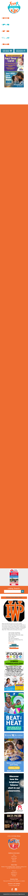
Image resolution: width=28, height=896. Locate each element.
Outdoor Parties (9, 356)
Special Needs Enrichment (12, 423)
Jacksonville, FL (14, 872)
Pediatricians (9, 303)
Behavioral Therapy (10, 262)
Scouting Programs (10, 421)
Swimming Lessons (10, 527)
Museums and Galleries (12, 223)
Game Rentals (9, 346)
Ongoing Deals (9, 555)
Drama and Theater (11, 400)
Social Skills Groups (11, 169)
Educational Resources (11, 116)
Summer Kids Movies (11, 563)
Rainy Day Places (10, 232)
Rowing (7, 507)
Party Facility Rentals (11, 357)
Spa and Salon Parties (11, 372)
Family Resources (8, 152)
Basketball (8, 477)
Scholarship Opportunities (12, 141)
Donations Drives (10, 544)
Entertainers (8, 339)
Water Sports (9, 535)
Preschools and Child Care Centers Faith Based (15, 129)
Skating (7, 240)
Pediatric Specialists (11, 301)
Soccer (7, 516)
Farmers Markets (10, 453)
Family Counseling (10, 279)
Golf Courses (9, 208)
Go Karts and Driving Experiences (15, 206)
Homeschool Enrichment (12, 408)
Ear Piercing (8, 449)
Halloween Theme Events (12, 554)
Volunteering (8, 434)
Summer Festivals (10, 561)
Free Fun (7, 201)
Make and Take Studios (12, 219)
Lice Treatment (9, 288)
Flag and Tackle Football (12, 488)
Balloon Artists (9, 318)
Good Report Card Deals (12, 552)
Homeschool (8, 120)
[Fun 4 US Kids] (14, 7)
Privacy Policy (14, 858)
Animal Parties (9, 314)
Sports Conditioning (11, 522)
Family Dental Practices (12, 281)
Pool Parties (8, 367)
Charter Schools (10, 113)
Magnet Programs (10, 124)
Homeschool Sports (11, 496)
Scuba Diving (9, 511)
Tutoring (7, 146)
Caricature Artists (10, 324)
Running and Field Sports (12, 509)
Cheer (7, 481)
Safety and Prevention (11, 419)
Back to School (9, 542)
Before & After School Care (13, 111)
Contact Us (14, 861)
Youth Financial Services (12, 176)
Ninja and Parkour (10, 503)
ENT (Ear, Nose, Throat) (12, 277)
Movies (7, 221)
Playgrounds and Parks (12, 227)
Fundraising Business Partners (14, 161)
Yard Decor (8, 380)
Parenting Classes (10, 417)
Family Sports (9, 486)
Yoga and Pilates (10, 537)
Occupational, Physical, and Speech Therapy (15, 293)
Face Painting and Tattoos (12, 341)
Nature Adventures (10, 225)
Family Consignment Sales (13, 548)
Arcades (7, 182)
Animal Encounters (10, 180)
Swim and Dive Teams (11, 526)
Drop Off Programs (10, 115)
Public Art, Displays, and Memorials (15, 230)
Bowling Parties (9, 320)
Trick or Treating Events (12, 565)
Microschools (9, 126)
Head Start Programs (11, 118)
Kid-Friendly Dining (10, 456)
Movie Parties (9, 354)
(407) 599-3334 (11, 642)
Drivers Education (10, 402)
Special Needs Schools (11, 143)
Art (6, 385)
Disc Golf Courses (10, 193)
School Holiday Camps (11, 107)
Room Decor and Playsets (12, 462)
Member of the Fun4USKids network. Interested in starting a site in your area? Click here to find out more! (14, 867)
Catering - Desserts (11, 326)
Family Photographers (11, 159)
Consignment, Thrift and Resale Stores (16, 447)
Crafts (7, 397)
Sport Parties (9, 376)
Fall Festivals (9, 546)
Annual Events (9, 541)
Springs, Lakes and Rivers (12, 245)
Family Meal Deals (10, 451)
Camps (5, 105)
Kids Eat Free (9, 458)
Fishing (7, 199)
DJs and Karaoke (10, 337)
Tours (6, 251)
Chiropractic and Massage (12, 272)
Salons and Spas (10, 238)
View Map (11, 648)
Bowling (7, 186)
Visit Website (14, 644)
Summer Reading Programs (13, 430)
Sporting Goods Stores (11, 466)
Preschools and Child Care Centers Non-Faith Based (15, 132)
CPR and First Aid (10, 273)
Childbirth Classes (10, 270)
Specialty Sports (10, 520)
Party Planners (9, 361)
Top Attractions (9, 249)
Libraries (7, 217)
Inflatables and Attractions (12, 348)
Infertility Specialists (11, 286)
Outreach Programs (11, 415)
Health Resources (8, 258)
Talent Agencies (9, 174)
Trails (6, 253)
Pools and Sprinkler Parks (12, 229)
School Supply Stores (11, 464)
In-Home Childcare (10, 122)
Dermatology (9, 275)
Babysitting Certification (12, 387)
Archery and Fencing (11, 473)
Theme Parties (9, 378)
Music (7, 412)
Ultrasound (8, 307)
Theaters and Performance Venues (15, 247)
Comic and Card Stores (12, 445)
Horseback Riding (10, 498)
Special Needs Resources (12, 171)
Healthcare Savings (10, 285)
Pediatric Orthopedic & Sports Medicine (16, 300)
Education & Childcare (9, 109)
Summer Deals (9, 559)
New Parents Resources (12, 165)
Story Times (8, 427)
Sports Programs (8, 471)
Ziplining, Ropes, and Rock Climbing (15, 257)
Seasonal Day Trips (10, 557)
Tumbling (7, 531)
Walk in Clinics (9, 311)
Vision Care (8, 309)
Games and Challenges (12, 204)
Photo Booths (9, 365)
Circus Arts (8, 391)
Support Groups (10, 173)
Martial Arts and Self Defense (13, 501)
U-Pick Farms (9, 567)
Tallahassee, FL (14, 874)
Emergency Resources (11, 154)
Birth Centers (9, 264)
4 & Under (8, 384)
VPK (6, 150)
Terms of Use (14, 856)
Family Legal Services (11, 158)
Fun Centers (8, 202)
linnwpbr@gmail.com (12, 643)
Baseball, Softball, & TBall (12, 475)
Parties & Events (8, 313)
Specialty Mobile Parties (12, 374)
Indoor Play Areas (10, 214)
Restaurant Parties (10, 369)
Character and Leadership (12, 389)
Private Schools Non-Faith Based (14, 137)
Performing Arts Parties (12, 363)
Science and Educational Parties (14, 371)
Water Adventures (10, 255)
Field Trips (8, 197)
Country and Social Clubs (12, 189)
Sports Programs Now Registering (15, 524)
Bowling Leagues (10, 479)
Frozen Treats (9, 455)
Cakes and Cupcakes (11, 322)
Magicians (8, 352)
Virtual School (9, 148)
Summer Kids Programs (12, 428)
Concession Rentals (11, 331)
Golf (6, 490)
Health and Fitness (10, 494)
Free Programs (9, 406)
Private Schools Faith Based (13, 135)
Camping (7, 187)
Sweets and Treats (10, 468)
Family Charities (9, 156)
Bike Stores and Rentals (12, 440)
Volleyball (8, 533)
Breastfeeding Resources (12, 268)
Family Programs (10, 404)
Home (14, 855)
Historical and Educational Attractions (16, 210)
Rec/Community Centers (12, 234)
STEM (7, 425)
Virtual (7, 432)
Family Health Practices (12, 283)
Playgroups (8, 167)
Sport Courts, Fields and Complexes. (16, 243)
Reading (7, 139)
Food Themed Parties (11, 342)
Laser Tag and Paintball (12, 215)
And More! (14, 875)
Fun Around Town (8, 178)
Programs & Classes (9, 382)
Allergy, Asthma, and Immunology (15, 260)
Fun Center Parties (10, 344)
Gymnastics (8, 492)
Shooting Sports (10, 512)
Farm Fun (8, 550)
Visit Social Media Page (14, 645)
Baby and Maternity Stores (13, 438)
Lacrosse (7, 499)
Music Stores (9, 460)
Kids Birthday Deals (11, 350)
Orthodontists (9, 296)
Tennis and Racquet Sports (13, 529)
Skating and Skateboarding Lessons (15, 514)
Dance (7, 399)
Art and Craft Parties (11, 316)
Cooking (7, 395)
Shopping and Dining (9, 436)
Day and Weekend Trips (12, 191)
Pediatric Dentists (10, 298)
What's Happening (8, 539)
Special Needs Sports (11, 518)
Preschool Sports (10, 505)
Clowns (7, 329)
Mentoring (8, 410)
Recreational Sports (11, 236)
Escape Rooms (9, 195)
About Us (14, 859)
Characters (8, 328)
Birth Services (9, 266)
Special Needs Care (11, 305)
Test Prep (8, 145)
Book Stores (8, 442)
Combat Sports (9, 483)
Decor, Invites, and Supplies (13, 335)
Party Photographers (11, 359)
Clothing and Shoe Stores (12, 443)
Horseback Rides (10, 212)
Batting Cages (9, 184)
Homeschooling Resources (13, 163)
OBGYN (7, 290)
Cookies (7, 333)
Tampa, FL (14, 870)
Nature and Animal (10, 414)
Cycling (7, 484)
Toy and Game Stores (11, 470)
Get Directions (16, 648)
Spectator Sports (10, 242)
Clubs (6, 393)
